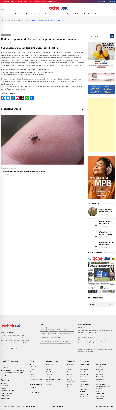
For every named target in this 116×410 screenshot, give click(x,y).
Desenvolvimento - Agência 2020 (105, 406)
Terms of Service (26, 406)
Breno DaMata (84, 369)
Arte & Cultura (36, 384)
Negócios (60, 13)
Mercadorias (49, 13)
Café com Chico (5, 398)
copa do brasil (55, 337)
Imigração (81, 327)
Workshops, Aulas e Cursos (83, 13)
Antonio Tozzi (84, 367)
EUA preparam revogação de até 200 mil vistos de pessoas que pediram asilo (36, 1)
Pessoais (98, 13)
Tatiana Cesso (100, 398)
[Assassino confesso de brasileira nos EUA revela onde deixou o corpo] (92, 211)
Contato (33, 406)
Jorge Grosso (99, 369)
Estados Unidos (17, 20)
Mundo (32, 372)
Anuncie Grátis (10, 406)
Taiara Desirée (100, 396)
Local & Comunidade (9, 361)
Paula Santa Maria (101, 384)
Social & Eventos (34, 392)
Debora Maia (83, 382)
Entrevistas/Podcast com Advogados (12, 372)
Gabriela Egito (84, 394)
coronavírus (44, 346)
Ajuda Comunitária (6, 393)
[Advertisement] (101, 125)
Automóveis (18, 13)
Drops (81, 386)
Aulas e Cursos (71, 382)
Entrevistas (4, 385)
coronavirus (66, 342)
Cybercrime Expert (85, 379)
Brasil (31, 374)
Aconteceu (33, 387)
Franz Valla (83, 391)
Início (4, 406)
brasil (65, 329)
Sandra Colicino (100, 393)
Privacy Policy (18, 406)
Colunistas (84, 361)
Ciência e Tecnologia (36, 379)
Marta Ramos (100, 379)
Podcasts (5, 380)
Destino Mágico (84, 384)
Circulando (83, 377)
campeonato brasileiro (66, 333)
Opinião (98, 382)
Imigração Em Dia (101, 364)
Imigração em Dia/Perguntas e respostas (13, 370)
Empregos (38, 13)
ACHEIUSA (6, 43)
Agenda (32, 390)
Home (3, 20)
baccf (43, 329)
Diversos (69, 379)
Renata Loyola (100, 391)
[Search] (114, 10)
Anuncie (48, 384)
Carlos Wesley (84, 374)
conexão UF (44, 337)
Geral (8, 20)
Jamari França (100, 367)
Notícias (3, 375)
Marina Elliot (99, 377)
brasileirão (53, 333)
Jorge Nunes (99, 372)
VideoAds (71, 361)
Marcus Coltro (100, 374)
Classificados (52, 361)
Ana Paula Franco (85, 364)
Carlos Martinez (84, 372)
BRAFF (59, 329)
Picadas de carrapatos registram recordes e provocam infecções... (24, 171)
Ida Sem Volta (84, 396)
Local (14, 168)
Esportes (32, 377)
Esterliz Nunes (84, 389)
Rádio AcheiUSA (5, 395)
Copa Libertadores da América (50, 342)
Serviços (69, 13)
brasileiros (44, 333)
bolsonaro (51, 329)
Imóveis (28, 13)
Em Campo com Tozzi (7, 390)
